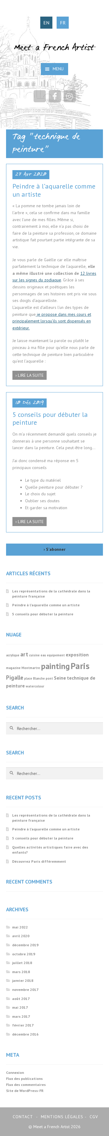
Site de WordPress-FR (25, 1090)
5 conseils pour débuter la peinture (50, 418)
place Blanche (34, 678)
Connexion (15, 1072)
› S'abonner (54, 549)
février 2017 (23, 1025)
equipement (56, 655)
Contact (23, 1116)
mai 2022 (20, 927)
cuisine (34, 655)
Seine (60, 678)
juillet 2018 (22, 962)
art (24, 654)
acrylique (12, 655)
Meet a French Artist (54, 48)
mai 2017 (20, 1007)
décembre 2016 (25, 1034)
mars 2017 (21, 1016)
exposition (77, 655)
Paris (80, 665)
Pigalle (14, 677)
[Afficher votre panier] (40, 96)
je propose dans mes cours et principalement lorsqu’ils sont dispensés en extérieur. (51, 321)
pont (49, 678)
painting (55, 666)
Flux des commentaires (26, 1084)
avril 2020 (20, 936)
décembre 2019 (25, 945)
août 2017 (21, 998)
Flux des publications (24, 1078)
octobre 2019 (23, 954)
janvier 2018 (22, 980)
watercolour (35, 686)
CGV (94, 1116)
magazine (13, 668)
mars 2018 (21, 971)
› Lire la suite (29, 375)
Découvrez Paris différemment (39, 861)
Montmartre (30, 668)
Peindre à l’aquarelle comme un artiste (53, 190)
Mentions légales (62, 1116)
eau (43, 655)
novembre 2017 (25, 989)
